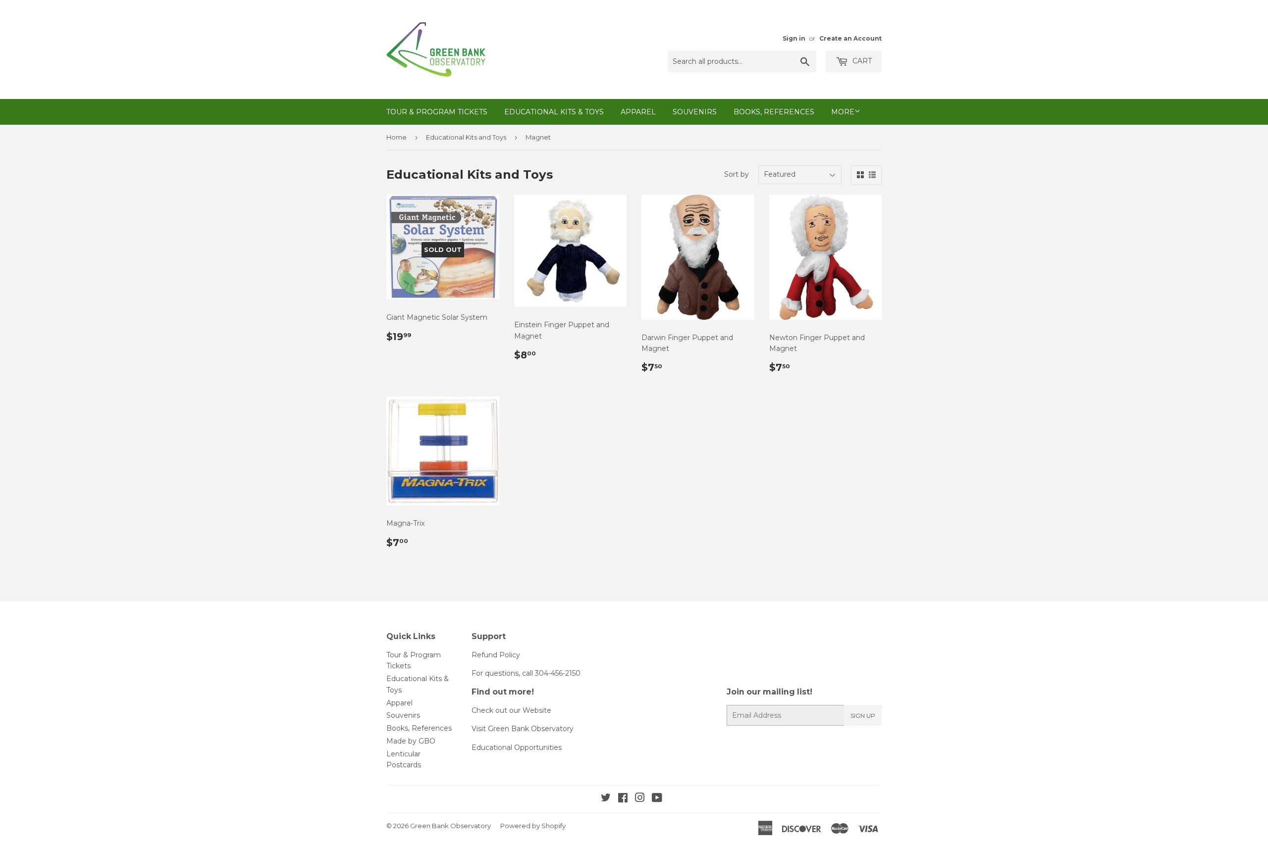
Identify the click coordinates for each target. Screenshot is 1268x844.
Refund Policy (496, 654)
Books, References (774, 111)
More (842, 111)
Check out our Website (511, 710)
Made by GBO (410, 741)
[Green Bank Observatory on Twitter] (606, 798)
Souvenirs (695, 111)
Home (396, 137)
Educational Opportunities (517, 747)
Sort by (736, 174)
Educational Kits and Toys (466, 137)
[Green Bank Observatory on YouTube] (657, 798)
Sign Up (862, 715)
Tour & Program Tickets (436, 111)
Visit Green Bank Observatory (523, 728)
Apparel (638, 111)
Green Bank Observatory (450, 826)
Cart (861, 60)
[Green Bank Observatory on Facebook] (623, 798)
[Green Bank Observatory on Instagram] (640, 798)
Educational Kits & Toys (554, 111)
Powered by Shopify (533, 826)
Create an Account (850, 38)
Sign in (794, 38)
